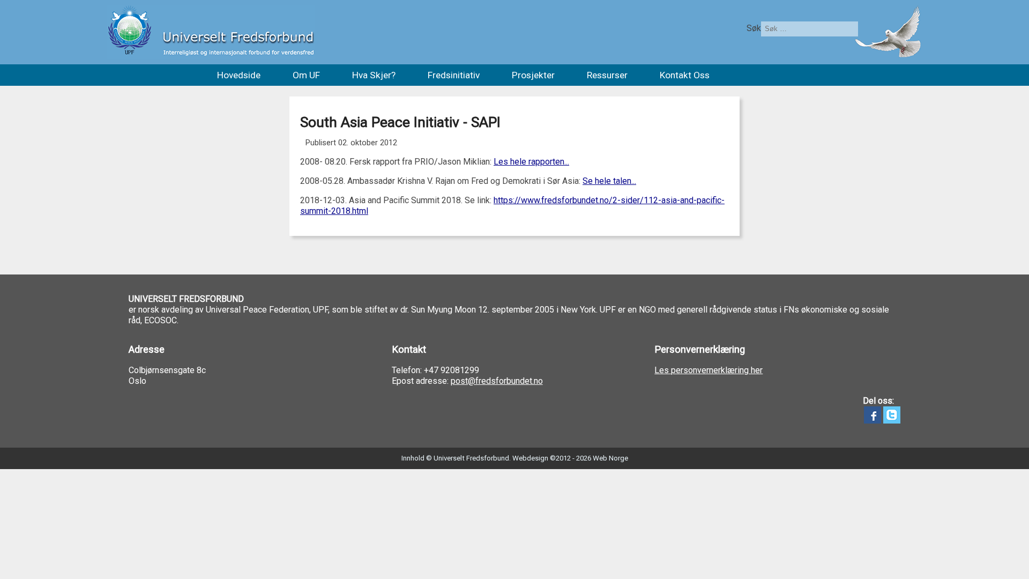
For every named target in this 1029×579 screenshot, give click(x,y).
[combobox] (809, 28)
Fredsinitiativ (454, 75)
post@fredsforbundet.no (497, 381)
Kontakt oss (685, 75)
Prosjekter (533, 75)
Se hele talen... (609, 181)
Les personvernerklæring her (708, 370)
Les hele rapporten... (531, 162)
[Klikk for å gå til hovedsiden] (211, 32)
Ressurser (607, 75)
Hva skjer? (374, 75)
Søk (754, 28)
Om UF (306, 75)
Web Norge (610, 458)
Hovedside (238, 75)
